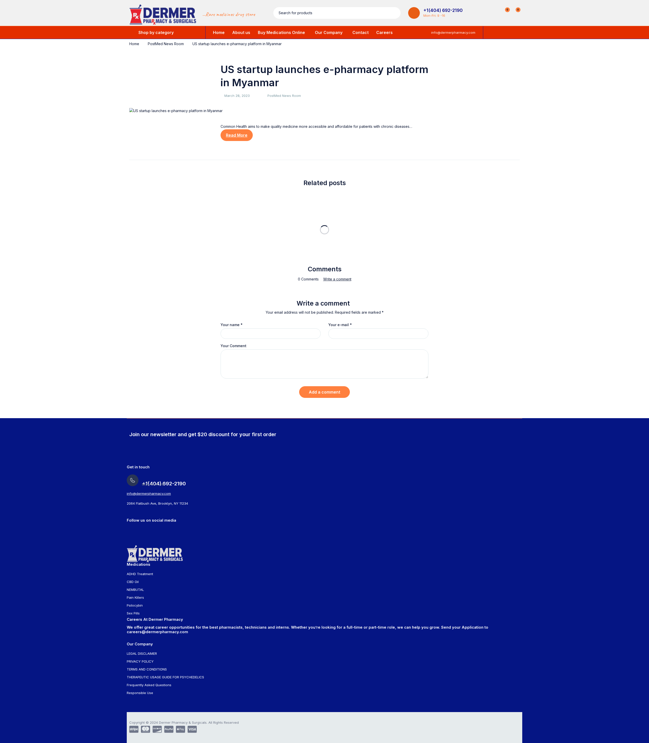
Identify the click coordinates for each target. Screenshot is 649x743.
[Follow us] (158, 529)
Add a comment (324, 392)
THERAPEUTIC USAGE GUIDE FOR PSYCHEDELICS (165, 677)
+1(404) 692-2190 (443, 10)
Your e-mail (340, 325)
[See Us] (129, 529)
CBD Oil (133, 582)
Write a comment (337, 279)
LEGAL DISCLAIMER (142, 653)
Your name (232, 325)
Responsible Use (140, 693)
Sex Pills (133, 613)
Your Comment (233, 346)
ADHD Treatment (140, 574)
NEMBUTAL (135, 590)
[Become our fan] (148, 529)
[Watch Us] (138, 529)
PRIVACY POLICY (140, 661)
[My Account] (494, 13)
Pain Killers (135, 597)
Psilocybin (135, 605)
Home (134, 44)
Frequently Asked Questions (149, 685)
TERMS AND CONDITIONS (147, 669)
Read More (236, 135)
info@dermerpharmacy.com (453, 32)
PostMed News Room (166, 44)
